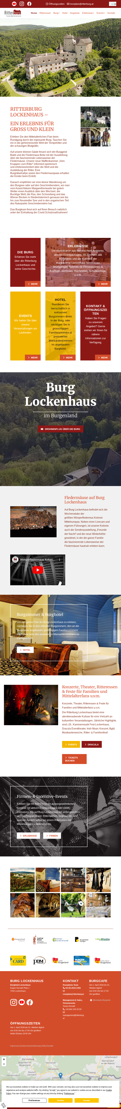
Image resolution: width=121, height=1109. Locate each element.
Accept (86, 1100)
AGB (43, 1046)
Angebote (75, 13)
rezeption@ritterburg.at (81, 4)
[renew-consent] (3, 1105)
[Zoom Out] (4, 1064)
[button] (33, 284)
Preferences (34, 1100)
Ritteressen (45, 13)
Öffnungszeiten (56, 4)
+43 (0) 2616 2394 (73, 988)
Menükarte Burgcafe (101, 1000)
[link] (56, 13)
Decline (60, 1100)
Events (100, 13)
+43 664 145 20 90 (73, 1009)
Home (34, 13)
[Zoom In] (4, 1059)
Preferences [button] (69, 1093)
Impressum (15, 1046)
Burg (55, 13)
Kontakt (111, 13)
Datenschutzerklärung (30, 1046)
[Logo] (13, 13)
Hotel (64, 13)
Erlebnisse (87, 13)
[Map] (60, 1079)
